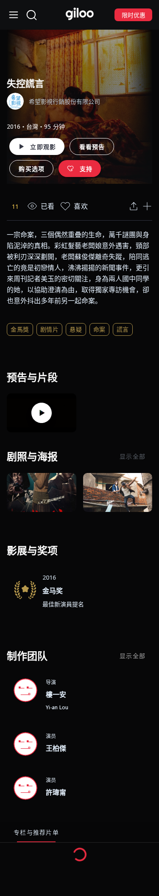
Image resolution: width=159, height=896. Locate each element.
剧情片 (49, 329)
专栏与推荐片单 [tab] (36, 832)
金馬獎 (20, 329)
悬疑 (76, 329)
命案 (99, 329)
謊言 (123, 329)
